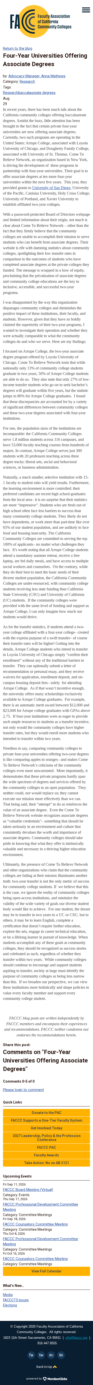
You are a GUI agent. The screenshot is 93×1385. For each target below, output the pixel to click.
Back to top (44, 1367)
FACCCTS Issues (16, 1300)
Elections (10, 1305)
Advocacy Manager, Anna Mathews (36, 76)
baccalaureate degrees (37, 92)
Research (27, 81)
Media (8, 1295)
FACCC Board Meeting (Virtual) (28, 1189)
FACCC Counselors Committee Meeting (35, 1224)
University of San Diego (51, 188)
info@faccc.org (76, 1338)
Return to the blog (17, 48)
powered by (34, 1378)
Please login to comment (23, 1090)
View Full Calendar (46, 1271)
